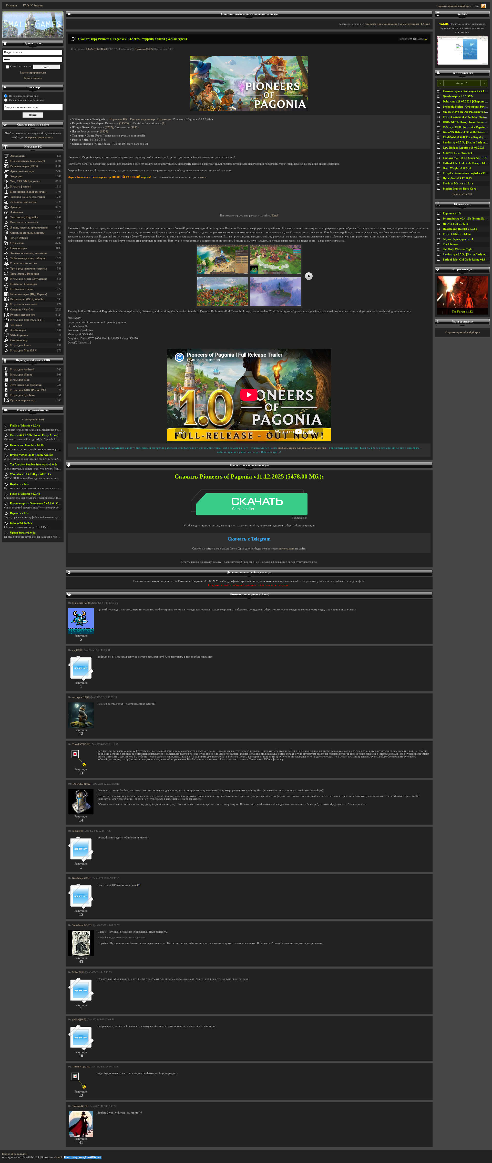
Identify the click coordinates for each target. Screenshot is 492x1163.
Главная (11, 5)
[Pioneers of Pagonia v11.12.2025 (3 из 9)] (222, 305)
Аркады (15, 207)
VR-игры (16, 325)
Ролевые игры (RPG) (24, 166)
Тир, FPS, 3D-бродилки (25, 181)
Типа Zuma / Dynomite (24, 273)
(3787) (109, 127)
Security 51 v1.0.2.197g (457, 152)
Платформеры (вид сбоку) (27, 161)
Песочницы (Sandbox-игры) (28, 191)
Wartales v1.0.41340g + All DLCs (30, 474)
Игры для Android (22, 369)
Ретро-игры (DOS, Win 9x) (27, 299)
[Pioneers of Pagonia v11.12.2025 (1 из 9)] (222, 273)
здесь (203, 177)
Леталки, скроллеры (23, 202)
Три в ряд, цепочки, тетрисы (28, 268)
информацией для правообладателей (302, 447)
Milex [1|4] (78, 972)
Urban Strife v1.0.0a (23, 532)
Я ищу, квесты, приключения (29, 227)
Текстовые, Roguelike (24, 217)
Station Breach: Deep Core (459, 188)
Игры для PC (33, 146)
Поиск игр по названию (23, 96)
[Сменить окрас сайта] (483, 6)
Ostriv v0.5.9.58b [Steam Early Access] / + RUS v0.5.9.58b (46, 435)
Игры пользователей (23, 304)
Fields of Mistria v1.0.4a (25, 425)
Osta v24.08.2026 (21, 523)
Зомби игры (18, 330)
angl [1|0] (77, 650)
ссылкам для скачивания (381, 24)
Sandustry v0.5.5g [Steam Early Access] (467, 142)
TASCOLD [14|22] (81, 784)
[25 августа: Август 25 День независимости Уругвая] (33, 24)
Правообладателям (14, 1153)
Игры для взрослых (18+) (27, 319)
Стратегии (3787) (144, 49)
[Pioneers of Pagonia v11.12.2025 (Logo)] (249, 110)
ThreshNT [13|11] (81, 744)
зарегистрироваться (40, 137)
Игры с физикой (20, 186)
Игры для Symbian (22, 395)
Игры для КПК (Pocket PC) (28, 390)
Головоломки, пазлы (23, 263)
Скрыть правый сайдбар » (453, 6)
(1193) (135, 127)
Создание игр (18, 340)
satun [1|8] (77, 831)
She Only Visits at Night (458, 249)
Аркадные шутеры (22, 171)
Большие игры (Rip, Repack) (28, 294)
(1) (164, 123)
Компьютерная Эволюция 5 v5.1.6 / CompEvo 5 (40, 503)
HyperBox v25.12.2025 (457, 178)
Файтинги (16, 212)
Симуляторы (18, 248)
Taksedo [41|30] (80, 1106)
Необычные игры (21, 289)
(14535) (124, 123)
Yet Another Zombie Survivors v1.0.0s (33, 464)
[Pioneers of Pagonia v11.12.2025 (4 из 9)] (275, 305)
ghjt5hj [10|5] (79, 1019)
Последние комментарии (33, 410)
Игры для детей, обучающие (28, 278)
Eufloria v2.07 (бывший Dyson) (462, 311)
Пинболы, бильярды (23, 284)
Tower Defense (19, 237)
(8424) (104, 131)
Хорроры (16, 176)
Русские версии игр (22, 314)
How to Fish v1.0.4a (455, 223)
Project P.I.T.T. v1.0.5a (457, 234)
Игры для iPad (19, 379)
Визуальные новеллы (24, 222)
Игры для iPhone (21, 374)
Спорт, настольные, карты (27, 232)
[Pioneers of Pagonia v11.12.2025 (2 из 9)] (275, 273)
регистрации (286, 548)
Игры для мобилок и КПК (33, 360)
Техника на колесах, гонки (27, 196)
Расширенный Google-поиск (26, 100)
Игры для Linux (20, 345)
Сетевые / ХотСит (21, 309)
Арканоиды (17, 155)
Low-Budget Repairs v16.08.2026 (463, 147)
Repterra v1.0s (19, 484)
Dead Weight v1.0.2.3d (457, 168)
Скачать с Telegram (249, 539)
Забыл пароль (33, 78)
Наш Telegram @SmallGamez (82, 1157)
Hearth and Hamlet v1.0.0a (27, 445)
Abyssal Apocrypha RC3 (458, 239)
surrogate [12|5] (80, 697)
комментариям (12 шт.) (414, 24)
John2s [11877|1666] (96, 49)
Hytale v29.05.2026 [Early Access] (31, 454)
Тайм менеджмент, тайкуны (28, 258)
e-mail (58, 1157)
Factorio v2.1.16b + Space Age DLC (465, 158)
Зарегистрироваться (33, 72)
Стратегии (17, 243)
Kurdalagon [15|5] (81, 878)
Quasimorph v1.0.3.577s (458, 96)
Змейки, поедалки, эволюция (28, 253)
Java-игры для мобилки (26, 384)
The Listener (450, 244)
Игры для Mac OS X (23, 350)
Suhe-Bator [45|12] (81, 925)
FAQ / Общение (33, 5)
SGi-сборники (19, 335)
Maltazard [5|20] (81, 603)
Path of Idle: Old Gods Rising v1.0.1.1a (467, 163)
